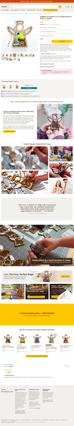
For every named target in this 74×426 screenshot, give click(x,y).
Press (9, 3)
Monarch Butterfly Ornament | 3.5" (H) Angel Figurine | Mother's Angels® (8, 346)
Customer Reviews (18, 3)
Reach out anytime (46, 400)
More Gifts (39, 10)
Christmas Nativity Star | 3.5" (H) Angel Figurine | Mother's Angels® (36, 346)
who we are (38, 408)
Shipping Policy (57, 419)
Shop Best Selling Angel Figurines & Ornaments (37, 356)
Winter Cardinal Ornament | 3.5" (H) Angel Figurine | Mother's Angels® (66, 346)
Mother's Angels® (5, 10)
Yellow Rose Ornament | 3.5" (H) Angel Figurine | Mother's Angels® (22, 347)
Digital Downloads (45, 419)
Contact (12, 3)
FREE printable (58, 72)
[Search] (59, 6)
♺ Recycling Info (13, 420)
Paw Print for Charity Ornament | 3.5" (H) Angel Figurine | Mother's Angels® (51, 347)
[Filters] (66, 366)
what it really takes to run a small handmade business (20, 412)
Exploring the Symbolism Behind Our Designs (14, 13)
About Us (5, 3)
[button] (3, 55)
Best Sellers (23, 10)
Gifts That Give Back (31, 10)
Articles (23, 3)
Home (2, 13)
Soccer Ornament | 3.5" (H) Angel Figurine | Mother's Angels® (15, 93)
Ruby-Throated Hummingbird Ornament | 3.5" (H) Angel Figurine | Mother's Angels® (20, 96)
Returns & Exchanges (38, 419)
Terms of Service (4, 420)
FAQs (2, 3)
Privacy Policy (51, 419)
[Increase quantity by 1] (49, 41)
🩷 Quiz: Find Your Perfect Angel (50, 10)
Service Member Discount (26, 419)
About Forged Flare (4, 419)
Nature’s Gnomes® (15, 10)
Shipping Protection (64, 419)
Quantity (41, 38)
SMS (20, 419)
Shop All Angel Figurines (9, 131)
